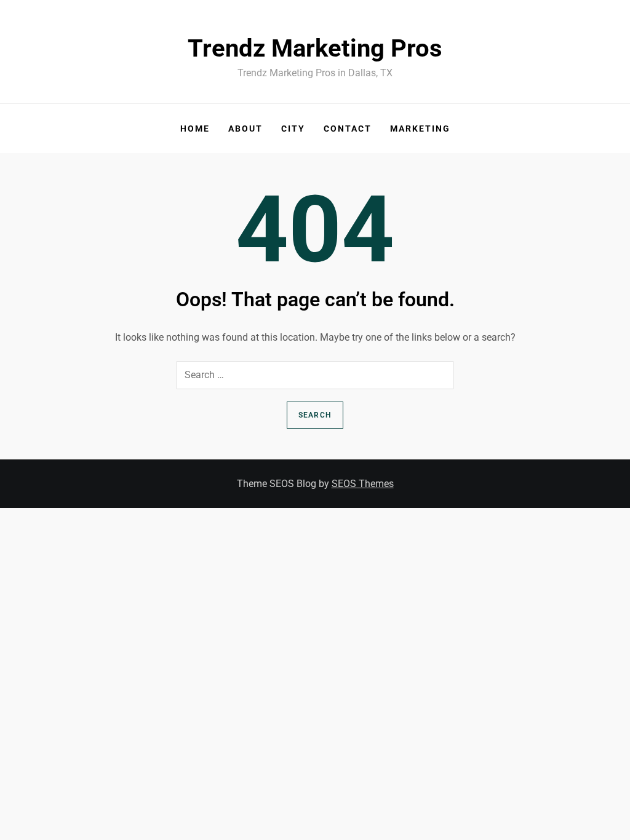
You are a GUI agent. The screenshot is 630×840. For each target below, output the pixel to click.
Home (195, 128)
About (245, 128)
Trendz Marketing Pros (315, 48)
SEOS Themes (363, 483)
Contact (348, 128)
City (293, 128)
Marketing (420, 128)
